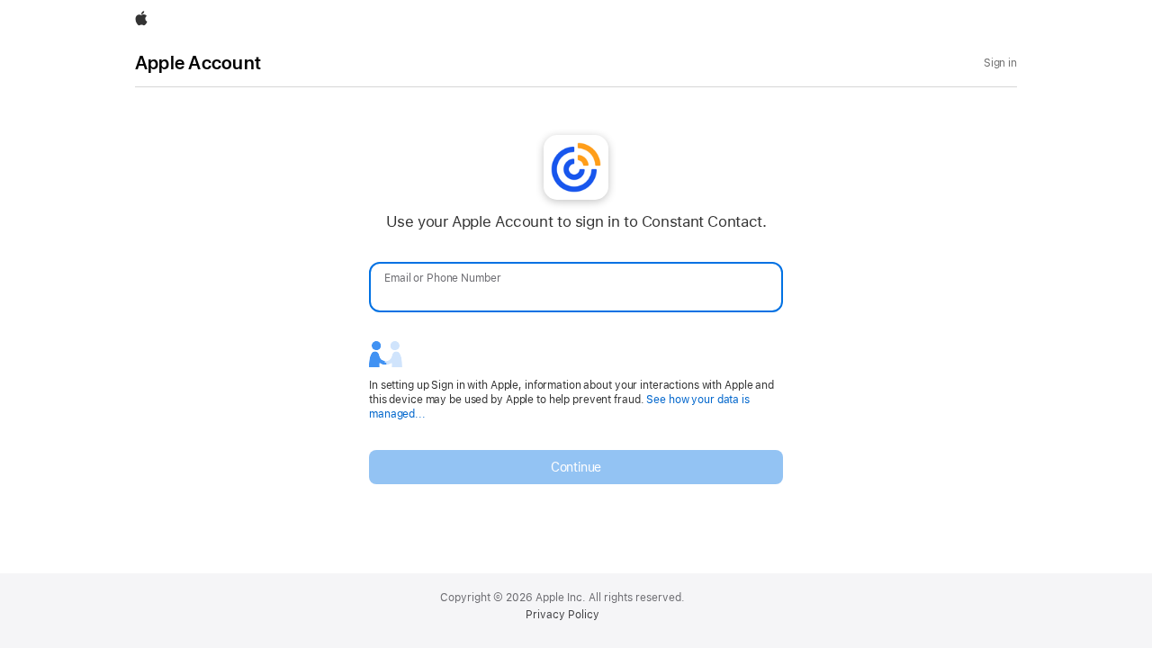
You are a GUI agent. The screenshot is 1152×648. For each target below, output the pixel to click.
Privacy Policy (562, 614)
